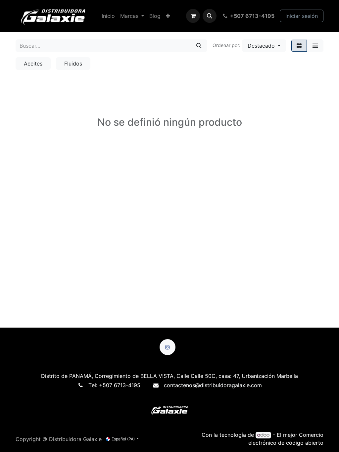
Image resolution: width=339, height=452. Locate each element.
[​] (167, 351)
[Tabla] (299, 45)
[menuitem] (108, 16)
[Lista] (315, 45)
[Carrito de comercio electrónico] (193, 16)
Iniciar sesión (301, 16)
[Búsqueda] (199, 45)
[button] (210, 16)
